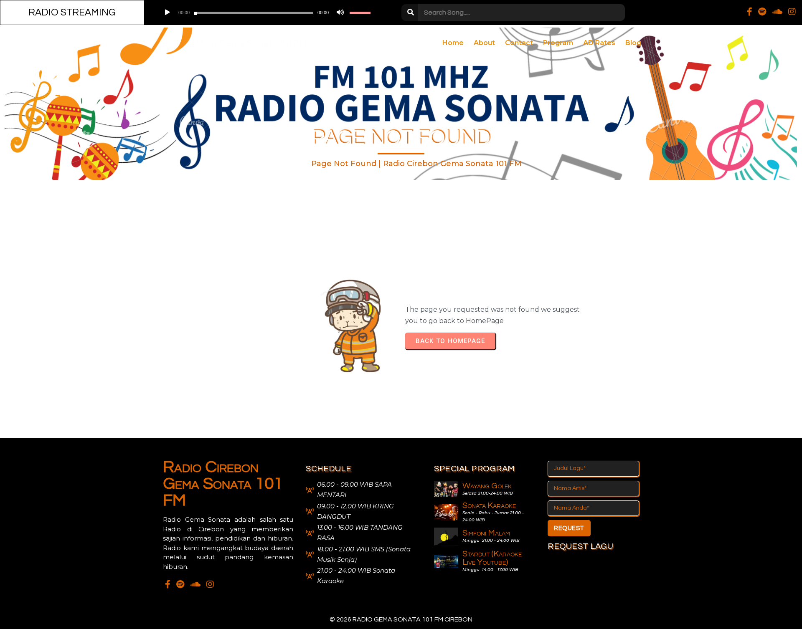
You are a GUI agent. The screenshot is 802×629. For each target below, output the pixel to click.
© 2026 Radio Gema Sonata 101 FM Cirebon (401, 619)
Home (293, 163)
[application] (265, 12)
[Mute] (339, 12)
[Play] (166, 12)
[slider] (360, 12)
